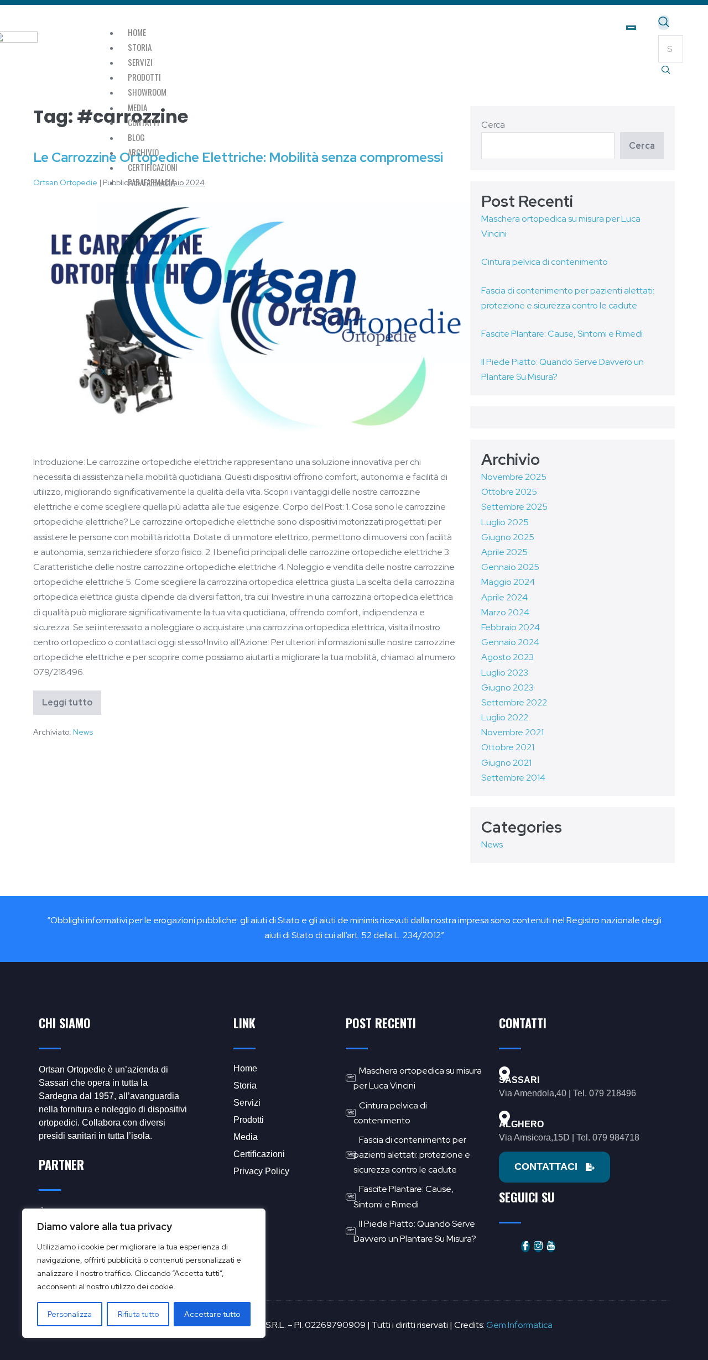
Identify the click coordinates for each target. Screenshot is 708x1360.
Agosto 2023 (507, 657)
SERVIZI (140, 62)
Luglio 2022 (504, 717)
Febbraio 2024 (510, 627)
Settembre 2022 (514, 702)
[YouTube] (550, 1246)
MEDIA (137, 107)
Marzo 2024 (505, 612)
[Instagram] (538, 1246)
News (83, 732)
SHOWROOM (147, 92)
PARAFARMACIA (151, 182)
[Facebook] (525, 1246)
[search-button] (666, 70)
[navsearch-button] (663, 22)
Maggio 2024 (508, 582)
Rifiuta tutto (138, 1314)
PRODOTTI (144, 77)
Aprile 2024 (504, 597)
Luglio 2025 (505, 522)
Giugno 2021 (506, 762)
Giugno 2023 (507, 687)
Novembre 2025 (513, 477)
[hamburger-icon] (631, 27)
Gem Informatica (519, 1325)
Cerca (642, 145)
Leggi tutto (71, 699)
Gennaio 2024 (510, 642)
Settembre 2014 (513, 777)
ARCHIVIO (143, 152)
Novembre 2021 (512, 732)
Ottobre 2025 (509, 492)
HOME (137, 32)
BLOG (136, 137)
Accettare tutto (212, 1314)
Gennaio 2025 (510, 567)
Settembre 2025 (514, 506)
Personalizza (70, 1314)
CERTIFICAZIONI (153, 167)
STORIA (140, 47)
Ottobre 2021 (507, 747)
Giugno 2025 (507, 537)
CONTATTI (143, 122)
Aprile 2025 (504, 552)
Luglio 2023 (504, 672)
